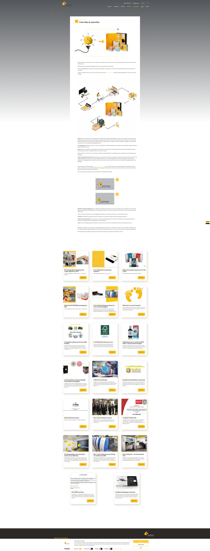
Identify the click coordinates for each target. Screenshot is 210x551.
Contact (147, 6)
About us (109, 6)
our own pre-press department (99, 166)
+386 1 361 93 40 (127, 3)
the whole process (109, 72)
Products (123, 6)
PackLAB (129, 6)
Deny (141, 547)
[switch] (91, 549)
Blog (142, 6)
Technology (116, 6)
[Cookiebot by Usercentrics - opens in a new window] (67, 549)
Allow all (141, 541)
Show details (116, 548)
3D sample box (136, 6)
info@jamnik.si (136, 3)
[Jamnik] (66, 4)
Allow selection (141, 544)
